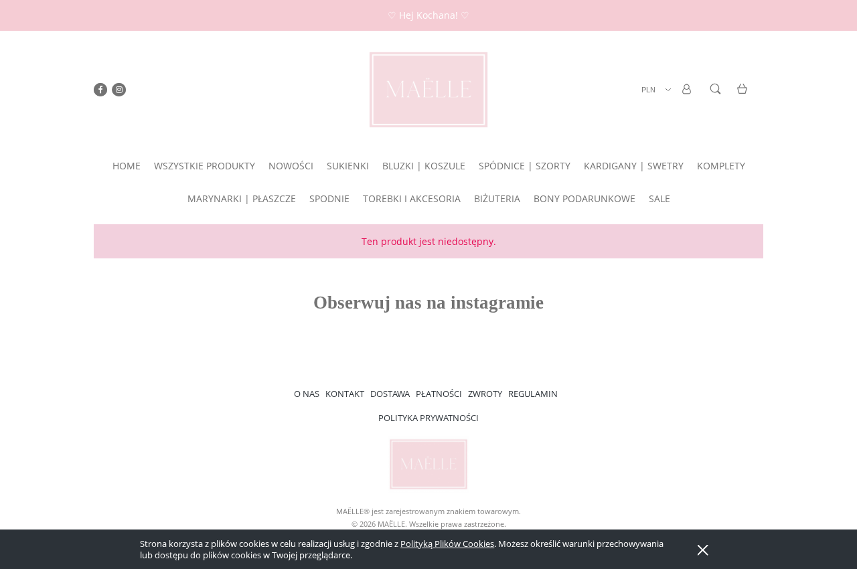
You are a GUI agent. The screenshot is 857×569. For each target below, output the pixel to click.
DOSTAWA (390, 394)
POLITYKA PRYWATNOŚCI (428, 418)
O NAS (306, 394)
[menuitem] (126, 165)
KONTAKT (344, 394)
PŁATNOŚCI (439, 394)
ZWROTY (485, 394)
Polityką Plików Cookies (447, 544)
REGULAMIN (533, 394)
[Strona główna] (428, 90)
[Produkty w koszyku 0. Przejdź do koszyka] (744, 96)
